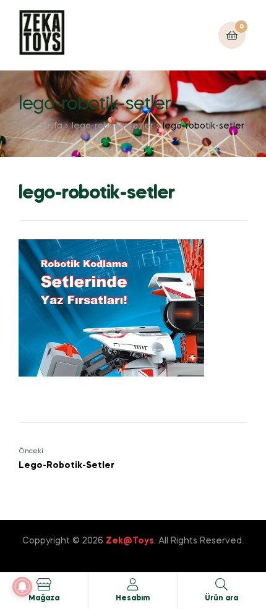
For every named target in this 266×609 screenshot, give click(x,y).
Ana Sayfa (40, 126)
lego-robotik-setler (112, 126)
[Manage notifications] (22, 587)
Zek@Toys (130, 541)
